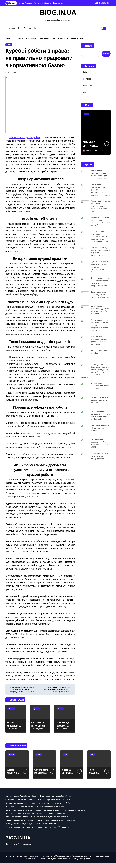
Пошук (88, 46)
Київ (19, 28)
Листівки (27, 28)
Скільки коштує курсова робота (24, 137)
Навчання (11, 28)
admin (88, 151)
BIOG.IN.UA (58, 12)
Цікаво (36, 28)
